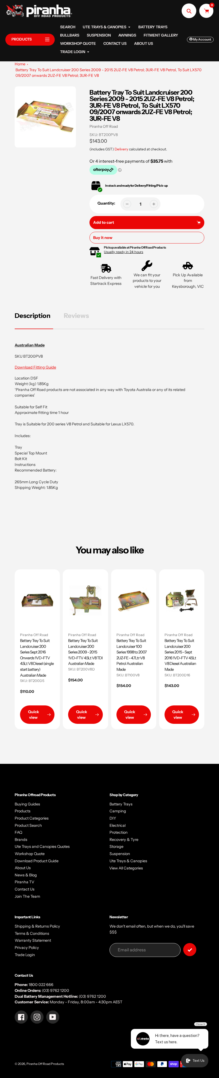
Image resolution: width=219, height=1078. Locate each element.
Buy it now (102, 237)
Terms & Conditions (32, 933)
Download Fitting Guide (35, 367)
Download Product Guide (36, 861)
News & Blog (26, 875)
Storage (116, 846)
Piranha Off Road (103, 126)
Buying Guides (27, 804)
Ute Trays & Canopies (128, 861)
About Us (23, 867)
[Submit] (189, 949)
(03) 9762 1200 (55, 990)
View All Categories (126, 868)
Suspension (120, 853)
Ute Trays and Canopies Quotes (42, 846)
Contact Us (24, 889)
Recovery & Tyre (124, 839)
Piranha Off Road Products (45, 1064)
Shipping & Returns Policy (37, 926)
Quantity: (106, 203)
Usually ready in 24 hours (123, 252)
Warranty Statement (33, 940)
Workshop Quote (30, 853)
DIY (113, 818)
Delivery (121, 149)
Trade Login (25, 954)
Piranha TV (24, 882)
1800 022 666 (41, 984)
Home (20, 64)
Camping (118, 811)
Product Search (28, 825)
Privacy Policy (27, 947)
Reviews (76, 316)
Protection (119, 832)
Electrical (118, 825)
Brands (21, 839)
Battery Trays (121, 804)
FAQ (18, 832)
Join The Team (27, 896)
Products (22, 811)
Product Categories (32, 818)
